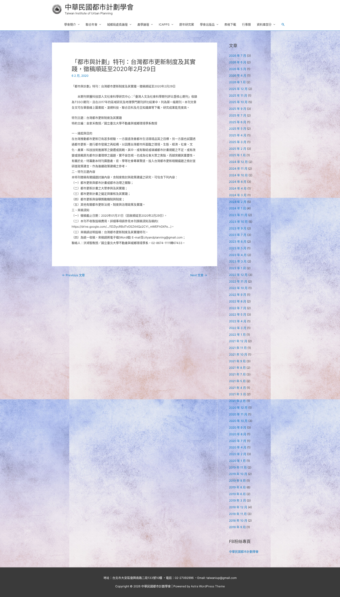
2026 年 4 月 (237, 75)
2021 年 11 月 (238, 348)
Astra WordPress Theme (208, 586)
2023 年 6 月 (237, 241)
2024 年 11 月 (238, 168)
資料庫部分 (264, 24)
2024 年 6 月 (237, 182)
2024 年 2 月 (237, 202)
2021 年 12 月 (238, 341)
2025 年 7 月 (237, 115)
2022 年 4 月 (237, 321)
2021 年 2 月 (237, 401)
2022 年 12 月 (238, 275)
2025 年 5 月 (237, 128)
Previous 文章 (73, 275)
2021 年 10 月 (238, 354)
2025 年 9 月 (237, 109)
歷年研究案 (186, 24)
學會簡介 (70, 24)
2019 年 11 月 (238, 467)
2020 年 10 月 (238, 421)
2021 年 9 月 (237, 361)
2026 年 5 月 (237, 69)
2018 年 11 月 (238, 514)
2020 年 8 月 (237, 434)
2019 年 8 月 (237, 487)
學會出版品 (207, 24)
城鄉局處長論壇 (117, 24)
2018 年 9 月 (237, 527)
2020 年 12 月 (238, 407)
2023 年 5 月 (237, 248)
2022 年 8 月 (237, 301)
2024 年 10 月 (238, 175)
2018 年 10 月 (238, 520)
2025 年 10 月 (238, 102)
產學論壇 (143, 24)
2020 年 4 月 (237, 447)
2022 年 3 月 (237, 328)
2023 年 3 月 (238, 261)
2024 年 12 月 (238, 162)
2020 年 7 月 (237, 441)
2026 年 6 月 (237, 62)
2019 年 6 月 (237, 494)
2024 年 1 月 (237, 208)
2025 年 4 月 (237, 135)
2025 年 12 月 (238, 89)
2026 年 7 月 (237, 55)
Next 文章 (198, 275)
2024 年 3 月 (238, 195)
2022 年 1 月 (237, 334)
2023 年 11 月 (238, 215)
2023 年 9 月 (237, 228)
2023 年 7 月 (237, 235)
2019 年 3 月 (237, 500)
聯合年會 (91, 24)
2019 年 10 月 (238, 474)
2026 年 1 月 (237, 82)
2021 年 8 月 (237, 368)
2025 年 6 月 (237, 122)
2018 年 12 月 (238, 507)
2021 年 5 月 (237, 381)
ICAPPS (164, 24)
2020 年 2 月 (237, 454)
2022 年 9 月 (237, 295)
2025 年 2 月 (237, 149)
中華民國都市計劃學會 (99, 7)
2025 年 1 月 (237, 155)
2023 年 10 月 (238, 222)
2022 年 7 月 (237, 308)
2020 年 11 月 (238, 414)
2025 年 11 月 (238, 95)
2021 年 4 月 (237, 388)
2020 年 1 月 (237, 461)
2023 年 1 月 (237, 268)
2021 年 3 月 (237, 394)
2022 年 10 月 (238, 288)
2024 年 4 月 (238, 188)
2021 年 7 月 (237, 374)
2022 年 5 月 (237, 314)
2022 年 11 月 (238, 281)
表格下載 (230, 24)
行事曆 (246, 24)
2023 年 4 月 (238, 255)
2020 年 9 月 (237, 427)
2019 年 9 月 (237, 480)
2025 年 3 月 (237, 142)
